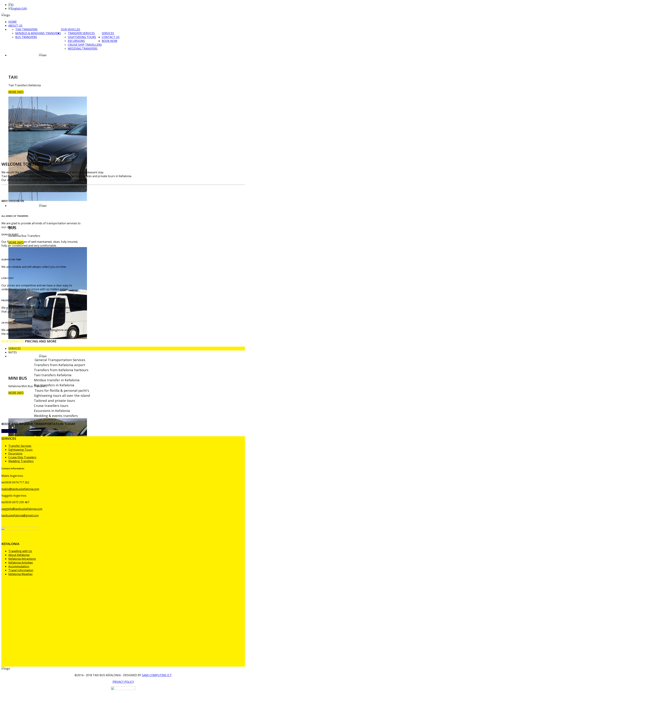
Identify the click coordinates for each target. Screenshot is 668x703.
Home (12, 22)
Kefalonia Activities (20, 562)
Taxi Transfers (26, 29)
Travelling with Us (20, 551)
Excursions (76, 41)
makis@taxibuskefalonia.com (20, 489)
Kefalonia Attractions (22, 559)
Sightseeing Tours (82, 37)
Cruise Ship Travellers (85, 45)
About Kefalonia (18, 555)
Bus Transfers (26, 37)
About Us (15, 25)
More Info (16, 92)
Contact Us (111, 37)
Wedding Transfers (82, 48)
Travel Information (20, 570)
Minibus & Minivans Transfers (38, 33)
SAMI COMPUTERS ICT (157, 675)
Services (108, 33)
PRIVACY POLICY (123, 682)
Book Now (109, 41)
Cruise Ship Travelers (22, 457)
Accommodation (18, 566)
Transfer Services (81, 33)
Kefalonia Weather (20, 574)
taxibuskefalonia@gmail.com (20, 515)
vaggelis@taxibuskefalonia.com (21, 509)
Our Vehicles (70, 29)
